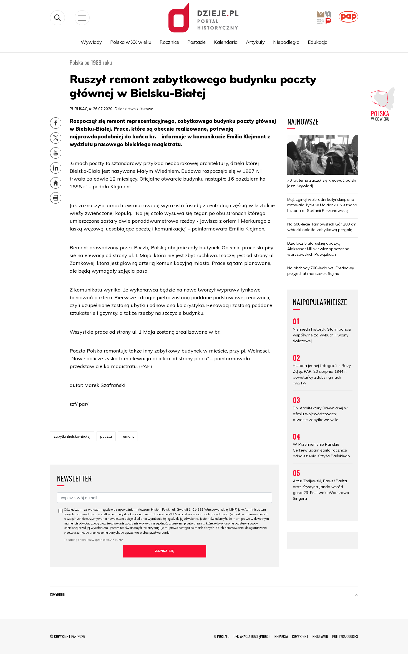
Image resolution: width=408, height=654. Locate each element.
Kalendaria (226, 42)
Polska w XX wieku (130, 42)
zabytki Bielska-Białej (72, 436)
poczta (106, 436)
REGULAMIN (320, 636)
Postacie (196, 42)
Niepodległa (286, 42)
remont (128, 436)
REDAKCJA (281, 636)
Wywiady (91, 42)
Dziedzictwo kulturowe (134, 109)
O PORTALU (222, 636)
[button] (356, 595)
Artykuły (255, 42)
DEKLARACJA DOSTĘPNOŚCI (252, 636)
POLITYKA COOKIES (345, 636)
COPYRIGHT (300, 636)
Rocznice (169, 42)
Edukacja (318, 42)
